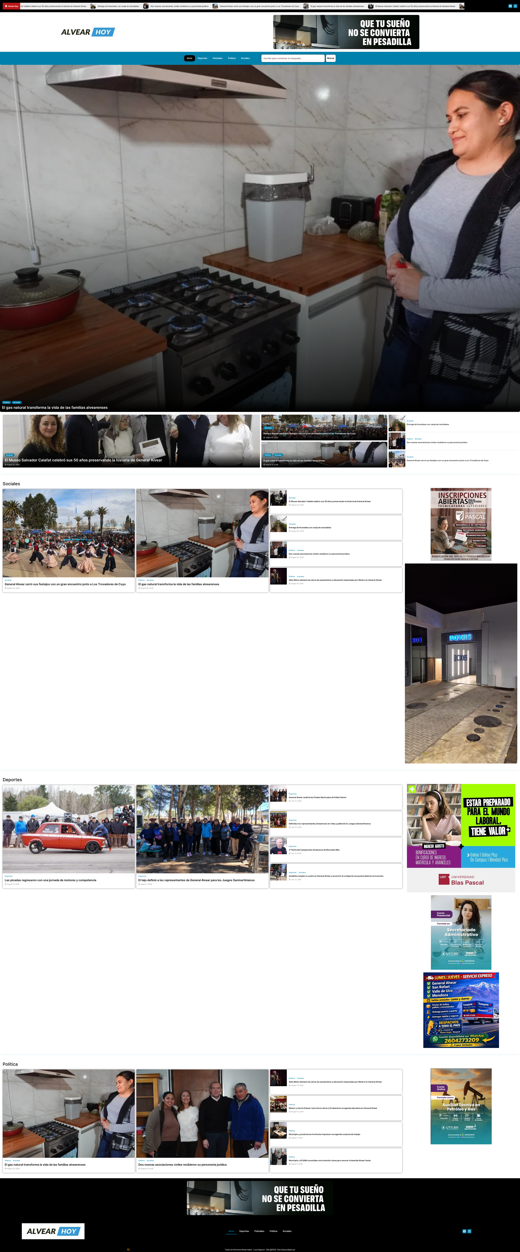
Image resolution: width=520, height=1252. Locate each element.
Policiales (218, 58)
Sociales (245, 58)
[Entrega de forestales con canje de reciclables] (131, 441)
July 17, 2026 (296, 879)
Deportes (202, 58)
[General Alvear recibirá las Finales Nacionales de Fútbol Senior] (278, 793)
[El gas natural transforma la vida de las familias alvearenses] (397, 459)
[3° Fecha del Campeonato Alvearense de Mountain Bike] (278, 846)
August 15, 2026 (297, 583)
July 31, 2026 (296, 801)
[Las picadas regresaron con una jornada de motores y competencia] (69, 829)
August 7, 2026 (146, 884)
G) (128, 1249)
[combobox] (293, 58)
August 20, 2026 (272, 437)
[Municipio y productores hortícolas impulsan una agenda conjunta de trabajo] (278, 1130)
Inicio (189, 58)
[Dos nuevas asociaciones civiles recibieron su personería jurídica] (397, 423)
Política (232, 58)
